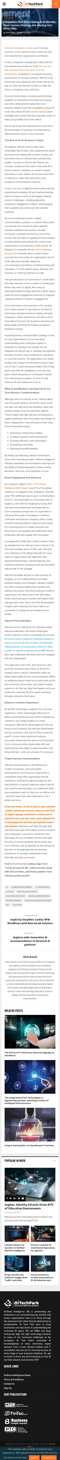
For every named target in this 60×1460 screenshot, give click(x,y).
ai (7, 887)
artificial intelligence (27, 891)
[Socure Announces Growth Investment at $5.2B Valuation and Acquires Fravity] (43, 1263)
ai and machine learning (22, 887)
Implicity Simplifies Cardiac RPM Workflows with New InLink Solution (30, 921)
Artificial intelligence (15, 48)
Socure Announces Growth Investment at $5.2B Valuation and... (42, 1277)
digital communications (39, 896)
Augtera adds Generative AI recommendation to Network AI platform (30, 941)
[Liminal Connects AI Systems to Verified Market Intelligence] (17, 1234)
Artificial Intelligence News (17, 1375)
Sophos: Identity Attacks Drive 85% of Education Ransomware (29, 1206)
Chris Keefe (10, 33)
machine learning (38, 111)
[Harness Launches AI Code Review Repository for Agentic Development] (43, 1234)
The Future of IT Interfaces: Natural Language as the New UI (29, 1054)
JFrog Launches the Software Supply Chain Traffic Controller (16, 1277)
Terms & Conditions (14, 1379)
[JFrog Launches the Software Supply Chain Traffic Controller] (17, 1263)
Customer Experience (15, 896)
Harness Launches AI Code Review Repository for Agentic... (43, 1247)
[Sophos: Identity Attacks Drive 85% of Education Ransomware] (30, 1184)
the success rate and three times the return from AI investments (28, 70)
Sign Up (8, 1388)
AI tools (9, 891)
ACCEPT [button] (34, 1457)
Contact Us (9, 1384)
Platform (17, 905)
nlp (7, 905)
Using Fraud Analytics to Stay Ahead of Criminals (29, 1145)
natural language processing (38, 900)
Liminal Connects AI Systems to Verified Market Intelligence (15, 1247)
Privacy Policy (49, 1457)
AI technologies (43, 887)
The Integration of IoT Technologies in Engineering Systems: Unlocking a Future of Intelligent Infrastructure (27, 1100)
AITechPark (16, 864)
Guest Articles (9, 18)
